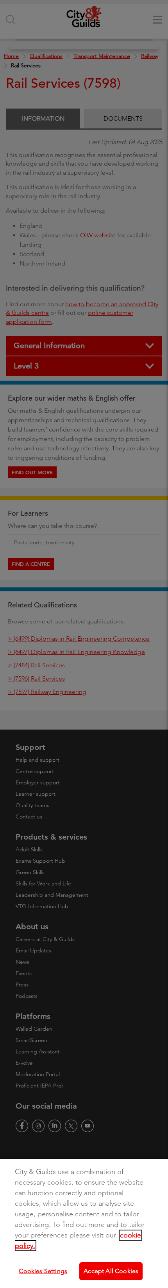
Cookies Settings (43, 1271)
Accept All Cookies (111, 1271)
